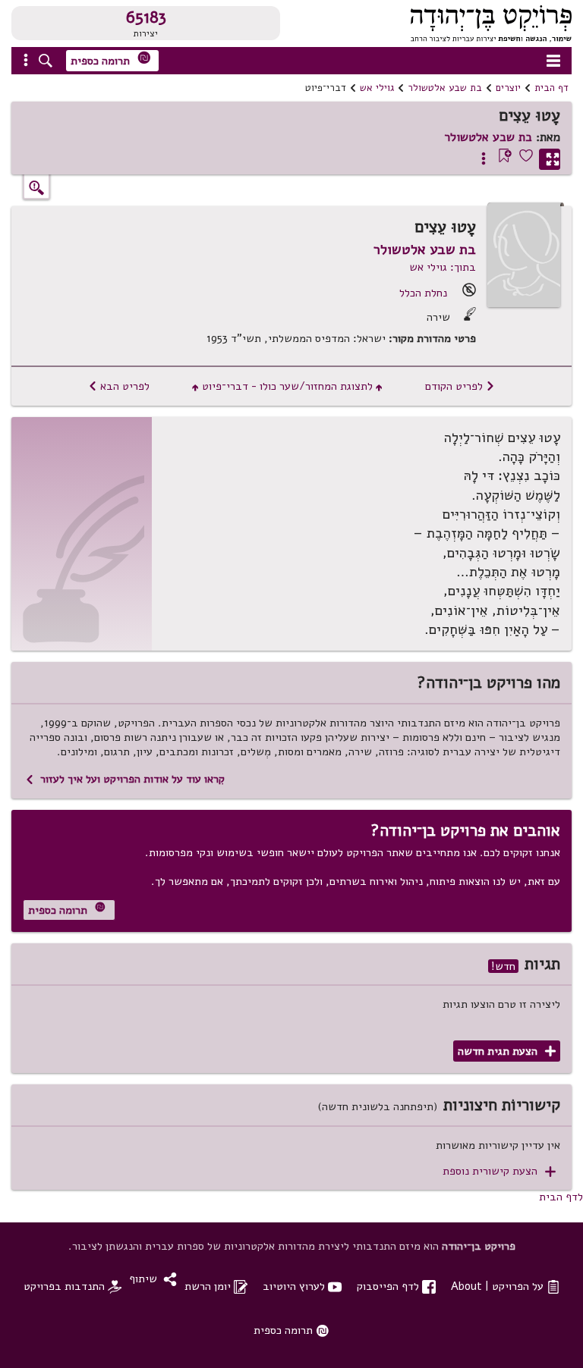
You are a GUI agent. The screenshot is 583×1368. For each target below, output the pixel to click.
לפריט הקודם (460, 386)
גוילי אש (377, 88)
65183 (146, 17)
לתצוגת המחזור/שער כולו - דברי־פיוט (287, 386)
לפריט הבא (119, 386)
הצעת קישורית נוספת (499, 1171)
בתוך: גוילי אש (442, 267)
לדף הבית (561, 1196)
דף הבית (551, 88)
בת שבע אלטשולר (445, 88)
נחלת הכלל (423, 292)
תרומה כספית (111, 59)
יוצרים (508, 88)
